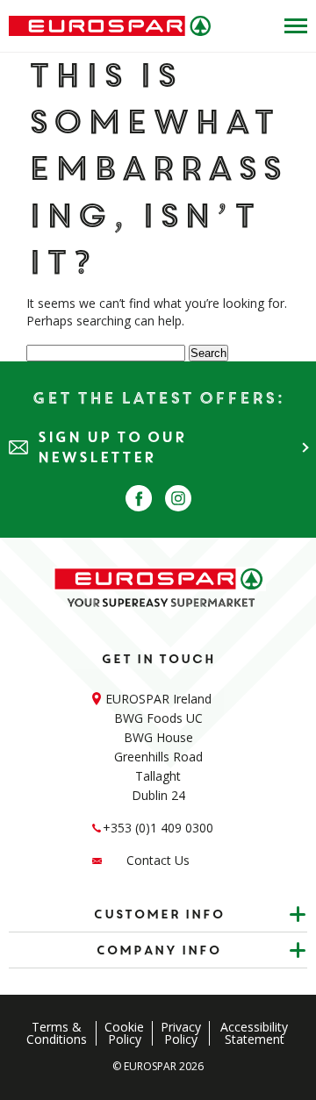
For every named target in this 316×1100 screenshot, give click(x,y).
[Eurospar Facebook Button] (139, 498)
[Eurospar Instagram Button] (178, 498)
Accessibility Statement (254, 1033)
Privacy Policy (181, 1033)
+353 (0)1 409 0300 (158, 827)
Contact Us (158, 860)
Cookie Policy (124, 1033)
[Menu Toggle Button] (291, 26)
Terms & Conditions (56, 1033)
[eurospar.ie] (110, 26)
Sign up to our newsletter (111, 447)
